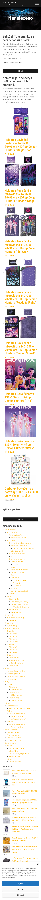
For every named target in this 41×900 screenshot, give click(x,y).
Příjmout (20, 884)
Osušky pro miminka (14, 740)
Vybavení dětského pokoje (15, 618)
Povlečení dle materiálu (17, 714)
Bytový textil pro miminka (19, 546)
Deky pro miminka (13, 732)
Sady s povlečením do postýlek (23, 548)
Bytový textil (11, 540)
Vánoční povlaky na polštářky (19, 754)
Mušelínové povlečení (18, 719)
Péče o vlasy (13, 642)
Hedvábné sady (12, 679)
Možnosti (20, 895)
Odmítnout (20, 889)
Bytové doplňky (12, 532)
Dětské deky (13, 620)
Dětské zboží (9, 615)
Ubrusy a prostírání (17, 562)
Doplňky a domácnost (12, 628)
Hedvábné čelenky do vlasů (16, 671)
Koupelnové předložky (18, 538)
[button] (38, 864)
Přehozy (11, 594)
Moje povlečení (9, 2)
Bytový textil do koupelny (17, 554)
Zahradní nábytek (15, 610)
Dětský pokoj (9, 623)
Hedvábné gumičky (13, 674)
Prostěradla (17, 586)
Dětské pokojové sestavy (19, 602)
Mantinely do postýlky (14, 738)
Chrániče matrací (13, 706)
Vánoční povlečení (15, 756)
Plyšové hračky (12, 626)
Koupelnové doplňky (15, 535)
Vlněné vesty (13, 666)
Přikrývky (14, 588)
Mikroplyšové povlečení (16, 748)
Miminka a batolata (11, 730)
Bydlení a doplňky (10, 530)
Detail (12, 154)
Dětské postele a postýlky (19, 604)
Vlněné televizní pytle (16, 663)
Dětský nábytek (14, 599)
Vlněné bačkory (14, 658)
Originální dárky (14, 687)
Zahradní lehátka (16, 612)
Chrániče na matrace (20, 580)
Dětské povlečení (17, 551)
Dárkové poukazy (16, 690)
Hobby (7, 682)
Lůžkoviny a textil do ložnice (18, 570)
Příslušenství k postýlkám (21, 607)
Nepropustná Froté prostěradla (19, 708)
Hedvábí (7, 668)
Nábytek (9, 596)
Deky (12, 575)
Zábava (9, 684)
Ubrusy (15, 564)
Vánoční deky (13, 751)
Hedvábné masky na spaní (16, 676)
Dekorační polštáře (17, 572)
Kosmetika (10, 631)
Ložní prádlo (15, 578)
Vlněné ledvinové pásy (16, 660)
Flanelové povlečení (17, 716)
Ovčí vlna (10, 655)
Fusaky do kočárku (13, 735)
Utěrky (13, 567)
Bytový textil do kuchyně (17, 559)
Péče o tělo (13, 636)
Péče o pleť (13, 634)
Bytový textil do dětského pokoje (20, 543)
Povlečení (16, 583)
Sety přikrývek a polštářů (19, 591)
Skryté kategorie (10, 743)
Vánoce (9, 746)
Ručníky (13, 556)
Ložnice (7, 703)
